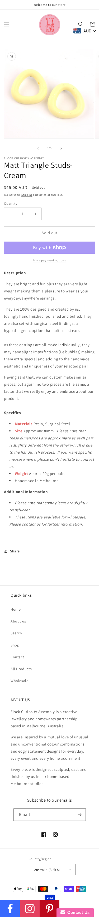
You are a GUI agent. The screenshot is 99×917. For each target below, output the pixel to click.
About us (18, 621)
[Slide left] (38, 148)
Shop (15, 645)
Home (16, 609)
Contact (17, 657)
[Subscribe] (80, 814)
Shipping (26, 195)
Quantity (10, 203)
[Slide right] (61, 148)
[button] (6, 25)
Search (16, 633)
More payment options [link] (49, 260)
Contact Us (77, 912)
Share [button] (15, 551)
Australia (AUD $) (47, 869)
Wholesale (19, 680)
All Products (21, 668)
